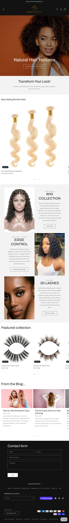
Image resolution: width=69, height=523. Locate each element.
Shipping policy (43, 519)
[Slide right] (38, 179)
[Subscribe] (32, 498)
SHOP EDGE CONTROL (19, 269)
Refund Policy (25, 488)
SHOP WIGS (49, 226)
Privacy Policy (16, 488)
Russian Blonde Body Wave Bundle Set (11, 171)
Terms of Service (45, 488)
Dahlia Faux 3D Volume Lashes (41, 365)
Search (9, 488)
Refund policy (19, 519)
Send (12, 475)
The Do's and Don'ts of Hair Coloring (48, 412)
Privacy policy (27, 519)
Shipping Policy (35, 488)
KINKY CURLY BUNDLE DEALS (34, 66)
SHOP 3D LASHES (50, 313)
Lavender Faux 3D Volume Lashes (10, 365)
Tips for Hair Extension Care (16, 411)
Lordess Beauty (11, 519)
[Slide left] (31, 179)
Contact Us (54, 488)
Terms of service (35, 519)
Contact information (53, 519)
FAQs (60, 488)
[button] (3, 9)
